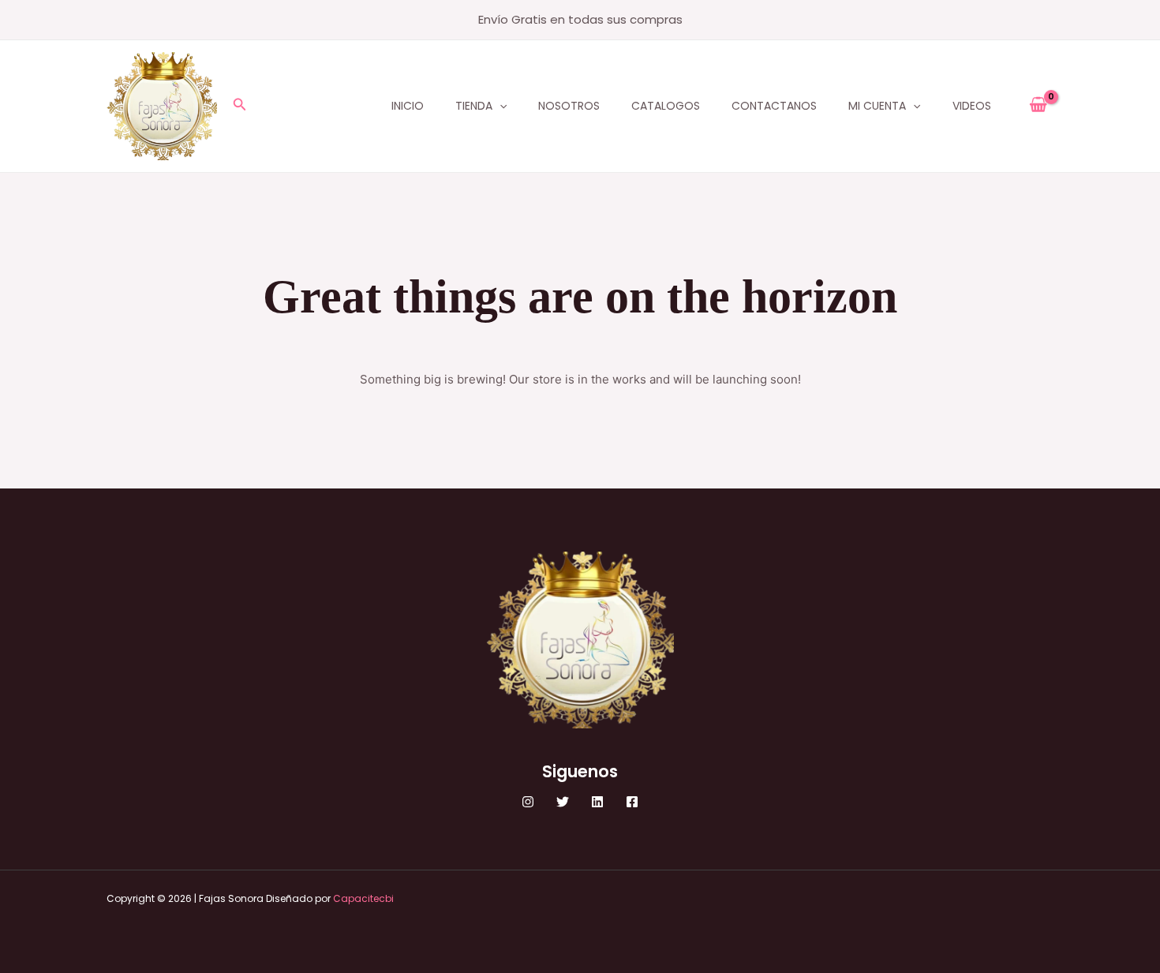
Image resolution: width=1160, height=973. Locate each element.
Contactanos (774, 106)
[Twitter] (562, 801)
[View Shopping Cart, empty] (1038, 106)
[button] (240, 106)
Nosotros (569, 106)
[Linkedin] (597, 801)
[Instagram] (528, 801)
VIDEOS (971, 106)
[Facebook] (632, 801)
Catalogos (665, 106)
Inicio (407, 106)
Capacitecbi (363, 898)
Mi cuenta (877, 106)
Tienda (473, 106)
